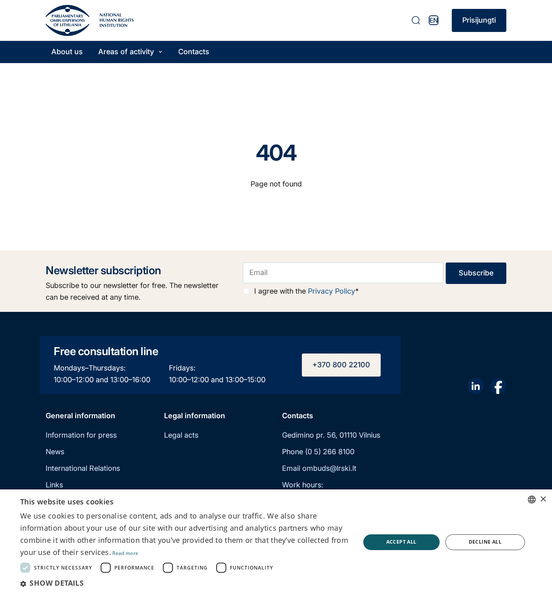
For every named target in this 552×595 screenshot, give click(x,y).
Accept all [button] (401, 541)
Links (54, 485)
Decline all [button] (485, 541)
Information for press (81, 435)
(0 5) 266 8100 (329, 451)
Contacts (193, 51)
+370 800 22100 (341, 364)
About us (67, 51)
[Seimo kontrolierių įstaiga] (67, 20)
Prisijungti (479, 20)
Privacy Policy (331, 291)
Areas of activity (126, 51)
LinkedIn (476, 386)
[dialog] (276, 542)
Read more (125, 553)
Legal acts (181, 435)
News (55, 451)
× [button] (543, 499)
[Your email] (343, 273)
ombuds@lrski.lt (329, 468)
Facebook (498, 386)
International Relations (83, 468)
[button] (185, 583)
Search (416, 20)
